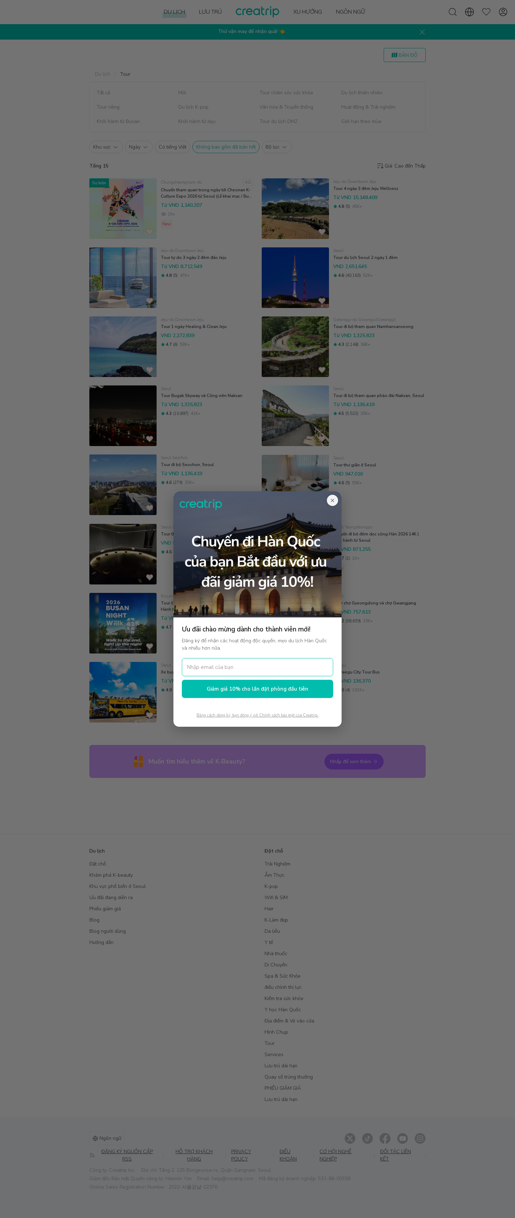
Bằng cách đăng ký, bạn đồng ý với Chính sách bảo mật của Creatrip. (257, 715)
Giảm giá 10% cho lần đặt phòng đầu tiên (257, 688)
